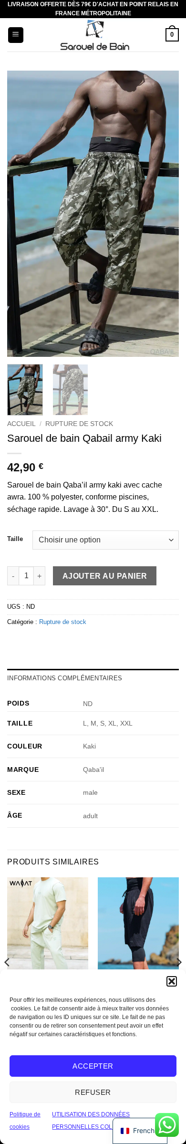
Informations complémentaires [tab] (64, 678)
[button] (171, 981)
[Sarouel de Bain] (94, 35)
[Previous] (22, 213)
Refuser (93, 1092)
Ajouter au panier (104, 576)
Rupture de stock (79, 423)
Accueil (21, 423)
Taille (15, 539)
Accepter (93, 1066)
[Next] (163, 213)
